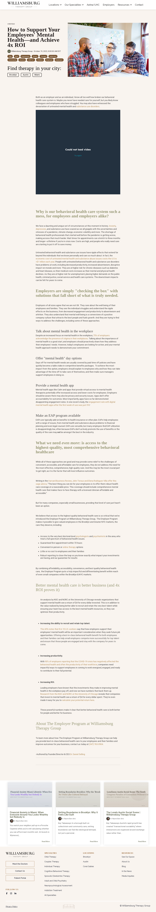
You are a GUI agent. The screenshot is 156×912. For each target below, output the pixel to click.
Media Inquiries (128, 876)
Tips (10, 56)
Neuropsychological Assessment (58, 885)
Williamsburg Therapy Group (22, 51)
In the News (127, 871)
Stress (35, 56)
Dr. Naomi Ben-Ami (20, 821)
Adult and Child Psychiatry (55, 881)
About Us (126, 862)
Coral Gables (88, 866)
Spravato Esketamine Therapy (57, 876)
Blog (124, 866)
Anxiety (22, 60)
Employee (59, 60)
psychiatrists (99, 536)
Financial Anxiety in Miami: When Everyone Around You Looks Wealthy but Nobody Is (29, 814)
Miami (37, 75)
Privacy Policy (11, 906)
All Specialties (50, 895)
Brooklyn (13, 75)
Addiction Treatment (53, 890)
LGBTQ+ (31, 60)
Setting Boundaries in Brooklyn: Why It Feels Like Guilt (78, 813)
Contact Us (20, 871)
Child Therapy (50, 857)
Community (12, 60)
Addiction (53, 56)
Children (40, 60)
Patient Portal (20, 878)
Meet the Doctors (20, 864)
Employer (49, 60)
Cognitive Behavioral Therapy (56, 871)
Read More (46, 841)
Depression (25, 56)
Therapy (43, 56)
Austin (25, 75)
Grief (16, 56)
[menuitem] (55, 5)
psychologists (82, 536)
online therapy (69, 547)
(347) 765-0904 (96, 744)
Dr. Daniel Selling (77, 754)
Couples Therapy (51, 862)
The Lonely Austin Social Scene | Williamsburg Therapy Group (123, 813)
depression (41, 229)
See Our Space (128, 857)
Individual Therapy (52, 866)
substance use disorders (87, 106)
